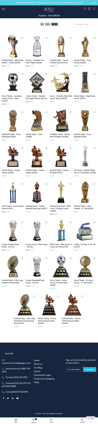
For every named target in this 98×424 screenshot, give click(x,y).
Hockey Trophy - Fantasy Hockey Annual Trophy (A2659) (47, 320)
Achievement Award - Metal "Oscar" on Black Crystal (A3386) (60, 208)
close (5, 3)
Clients (37, 371)
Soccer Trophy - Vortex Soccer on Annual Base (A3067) (58, 282)
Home (37, 360)
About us (38, 364)
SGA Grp (46, 414)
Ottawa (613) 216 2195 (16, 383)
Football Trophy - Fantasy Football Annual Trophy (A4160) (71, 320)
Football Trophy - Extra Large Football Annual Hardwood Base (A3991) (24, 320)
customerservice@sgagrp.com (16, 363)
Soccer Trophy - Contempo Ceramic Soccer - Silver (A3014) (12, 98)
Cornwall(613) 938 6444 (17, 392)
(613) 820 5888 (9, 386)
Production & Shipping (44, 378)
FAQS (36, 382)
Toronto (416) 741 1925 (17, 377)
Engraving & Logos (42, 375)
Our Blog (38, 367)
